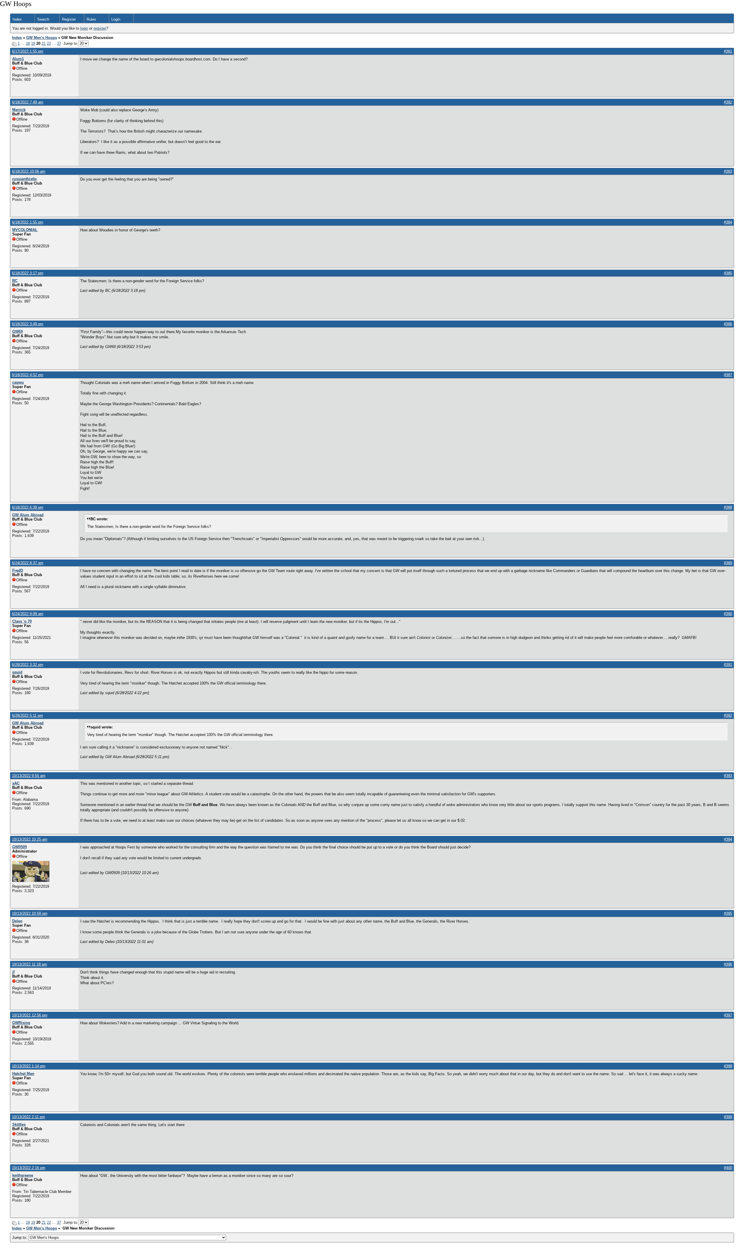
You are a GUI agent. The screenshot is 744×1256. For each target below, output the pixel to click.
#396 (728, 964)
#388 (728, 507)
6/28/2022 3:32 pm (27, 664)
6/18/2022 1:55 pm (27, 222)
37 (59, 43)
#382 (728, 102)
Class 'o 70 (22, 621)
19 (33, 43)
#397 (728, 1015)
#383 (728, 171)
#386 (728, 324)
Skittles (19, 1124)
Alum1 (18, 59)
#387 (728, 375)
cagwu (18, 382)
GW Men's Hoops (41, 37)
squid (17, 672)
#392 (728, 715)
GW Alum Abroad (28, 515)
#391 (728, 664)
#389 (728, 563)
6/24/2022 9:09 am (27, 614)
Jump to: (20, 1237)
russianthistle (24, 179)
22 (49, 43)
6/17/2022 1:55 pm (27, 51)
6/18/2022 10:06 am (28, 171)
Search (43, 19)
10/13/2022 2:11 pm (28, 1117)
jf (13, 972)
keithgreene (22, 1175)
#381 (728, 51)
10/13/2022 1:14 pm (28, 1066)
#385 (728, 273)
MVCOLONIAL (24, 230)
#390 (728, 614)
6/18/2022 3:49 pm (27, 324)
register (100, 28)
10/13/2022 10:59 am (29, 913)
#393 (728, 775)
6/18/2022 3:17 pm (27, 273)
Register (69, 19)
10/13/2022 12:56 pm (29, 1015)
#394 (728, 839)
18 (28, 43)
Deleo (17, 921)
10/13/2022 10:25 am (29, 839)
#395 (728, 913)
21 (44, 43)
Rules (91, 19)
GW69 (17, 331)
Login (115, 19)
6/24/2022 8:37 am (27, 563)
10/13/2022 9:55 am (28, 775)
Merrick (19, 110)
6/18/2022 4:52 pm (27, 375)
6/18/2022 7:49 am (27, 102)
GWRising (21, 1023)
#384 (728, 222)
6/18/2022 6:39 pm (27, 507)
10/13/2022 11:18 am (29, 964)
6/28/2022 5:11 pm (27, 715)
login (84, 28)
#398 (728, 1066)
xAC (15, 783)
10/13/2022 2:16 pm (28, 1168)
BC (14, 280)
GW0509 (19, 847)
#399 (728, 1117)
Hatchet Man (23, 1073)
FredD (17, 570)
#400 (728, 1168)
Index (17, 19)
